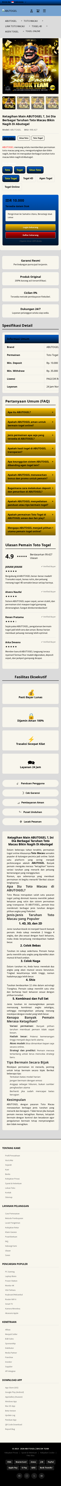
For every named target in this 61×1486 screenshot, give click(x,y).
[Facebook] (19, 1476)
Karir (7, 1169)
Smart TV (9, 1304)
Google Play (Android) (14, 1392)
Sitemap (8, 1197)
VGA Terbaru (10, 1290)
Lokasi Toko (10, 1188)
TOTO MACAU (31, 20)
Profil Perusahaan (12, 1155)
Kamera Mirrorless (12, 1308)
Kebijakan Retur (12, 1227)
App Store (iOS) (11, 1387)
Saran (7, 1255)
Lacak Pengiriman (12, 1223)
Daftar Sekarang (30, 235)
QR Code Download (13, 1424)
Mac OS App (10, 1406)
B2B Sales (9, 1339)
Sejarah (8, 1165)
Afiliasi (7, 1329)
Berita (7, 1174)
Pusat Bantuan (11, 1236)
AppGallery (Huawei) (14, 1397)
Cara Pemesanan (12, 1213)
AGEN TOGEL (12, 31)
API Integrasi (10, 1371)
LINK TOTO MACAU (15, 26)
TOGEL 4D (37, 26)
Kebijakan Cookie (47, 1452)
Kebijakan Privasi (12, 1179)
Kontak (8, 1192)
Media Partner (11, 1353)
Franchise (9, 1357)
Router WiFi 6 (10, 1299)
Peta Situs (30, 1455)
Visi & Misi (9, 1160)
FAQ (6, 1241)
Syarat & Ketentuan (13, 1183)
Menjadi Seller (11, 1334)
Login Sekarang (30, 227)
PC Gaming (10, 1271)
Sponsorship (10, 1343)
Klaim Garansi (11, 1232)
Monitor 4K (9, 1285)
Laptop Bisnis (10, 1276)
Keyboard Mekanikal (14, 1294)
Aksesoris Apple (11, 1313)
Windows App (11, 1401)
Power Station (11, 1281)
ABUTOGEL (11, 20)
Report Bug (10, 1429)
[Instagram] (27, 1476)
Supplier (8, 1366)
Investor (8, 1362)
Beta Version (10, 1411)
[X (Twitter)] (34, 1476)
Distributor (9, 1348)
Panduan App (10, 1420)
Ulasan (8, 1250)
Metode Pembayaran (14, 1218)
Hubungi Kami (11, 1246)
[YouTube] (41, 1476)
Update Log (10, 1415)
